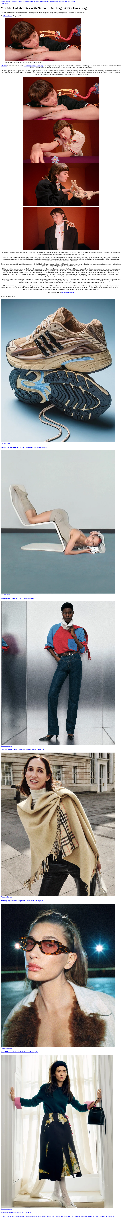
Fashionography (5, 1)
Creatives (72, 1)
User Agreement (82, 1216)
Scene (41, 1)
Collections (4, 3)
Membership (69, 1216)
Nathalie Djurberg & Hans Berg (33, 66)
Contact (75, 1216)
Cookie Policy (100, 1216)
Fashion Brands (56, 1)
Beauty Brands (65, 1)
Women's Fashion (15, 1)
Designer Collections (67, 292)
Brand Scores (47, 1)
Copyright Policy (110, 1216)
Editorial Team (7, 16)
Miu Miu (4, 66)
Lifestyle (36, 1)
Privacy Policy (91, 1216)
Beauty (32, 1)
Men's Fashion (25, 1)
